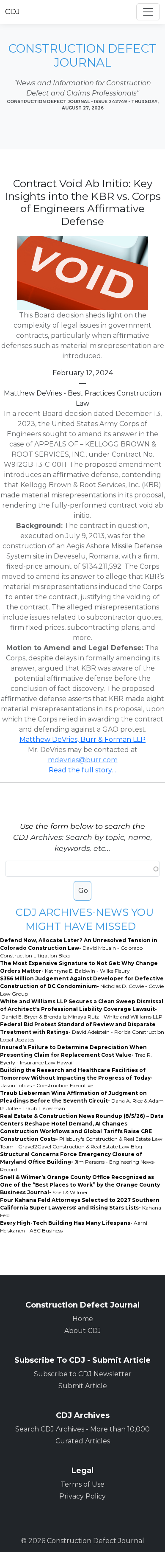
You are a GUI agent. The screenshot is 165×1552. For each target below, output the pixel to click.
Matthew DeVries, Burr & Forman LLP (82, 739)
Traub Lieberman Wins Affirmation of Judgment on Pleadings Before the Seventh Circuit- (82, 1100)
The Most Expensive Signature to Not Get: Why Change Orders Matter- (79, 967)
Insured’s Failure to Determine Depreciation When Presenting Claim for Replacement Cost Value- (76, 1055)
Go (83, 891)
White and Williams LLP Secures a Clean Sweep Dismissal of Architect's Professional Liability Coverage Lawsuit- (81, 1009)
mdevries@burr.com (83, 760)
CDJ (12, 11)
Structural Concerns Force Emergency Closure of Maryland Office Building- (78, 1162)
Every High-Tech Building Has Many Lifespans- (73, 1227)
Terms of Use (82, 1484)
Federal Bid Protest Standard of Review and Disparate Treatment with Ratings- (82, 1032)
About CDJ (82, 1331)
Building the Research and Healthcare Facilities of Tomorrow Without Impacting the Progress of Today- (76, 1078)
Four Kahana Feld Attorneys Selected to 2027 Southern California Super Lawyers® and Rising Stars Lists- (80, 1207)
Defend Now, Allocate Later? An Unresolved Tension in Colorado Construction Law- (78, 948)
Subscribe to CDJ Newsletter (83, 1374)
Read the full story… (82, 770)
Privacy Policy (82, 1496)
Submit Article (82, 1386)
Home (82, 1319)
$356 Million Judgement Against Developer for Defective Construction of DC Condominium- (82, 986)
